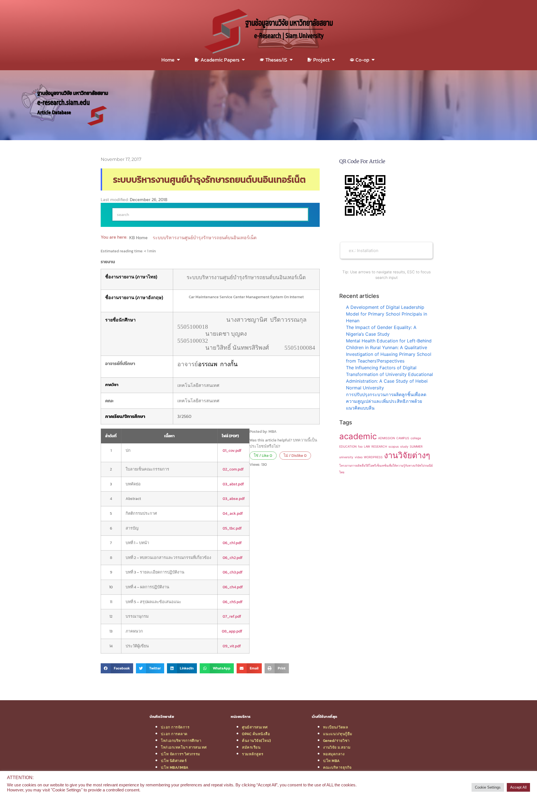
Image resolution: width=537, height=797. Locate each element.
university (346, 457)
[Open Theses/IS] (291, 60)
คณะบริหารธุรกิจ (337, 767)
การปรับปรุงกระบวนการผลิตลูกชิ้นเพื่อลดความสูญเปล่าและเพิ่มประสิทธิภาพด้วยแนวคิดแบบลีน (386, 401)
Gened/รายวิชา (336, 740)
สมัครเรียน (251, 747)
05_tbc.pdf (232, 528)
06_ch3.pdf (232, 572)
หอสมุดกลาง (334, 754)
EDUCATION (348, 446)
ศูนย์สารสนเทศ (255, 727)
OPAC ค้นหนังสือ (256, 734)
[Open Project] (333, 60)
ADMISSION (386, 438)
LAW (367, 446)
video (358, 457)
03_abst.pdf (233, 484)
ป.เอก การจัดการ (175, 727)
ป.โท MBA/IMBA (175, 767)
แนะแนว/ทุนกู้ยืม (337, 734)
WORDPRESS (373, 457)
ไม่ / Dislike (295, 455)
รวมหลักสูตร (252, 754)
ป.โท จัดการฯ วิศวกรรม (180, 754)
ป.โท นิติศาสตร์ (174, 760)
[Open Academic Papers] (243, 60)
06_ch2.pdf (232, 557)
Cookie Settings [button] (488, 787)
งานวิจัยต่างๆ (407, 455)
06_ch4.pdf (233, 587)
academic (358, 436)
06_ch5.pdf (232, 602)
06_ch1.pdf (232, 543)
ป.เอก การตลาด (174, 734)
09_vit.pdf (232, 646)
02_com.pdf (233, 469)
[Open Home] (178, 60)
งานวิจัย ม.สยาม (337, 747)
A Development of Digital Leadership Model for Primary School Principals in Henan (386, 313)
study (404, 446)
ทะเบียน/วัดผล (335, 727)
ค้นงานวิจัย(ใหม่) (256, 740)
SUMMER (416, 446)
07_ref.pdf (232, 616)
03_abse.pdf (234, 498)
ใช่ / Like (263, 455)
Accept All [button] (518, 787)
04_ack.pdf (233, 513)
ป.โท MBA (331, 760)
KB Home (139, 237)
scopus (393, 446)
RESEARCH (379, 446)
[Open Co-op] (373, 60)
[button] (117, 668)
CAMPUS (402, 438)
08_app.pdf (232, 631)
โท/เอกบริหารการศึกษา (181, 740)
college (416, 438)
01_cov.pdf (231, 450)
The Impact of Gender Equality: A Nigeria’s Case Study (381, 331)
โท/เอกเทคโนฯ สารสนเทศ (184, 747)
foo (360, 446)
